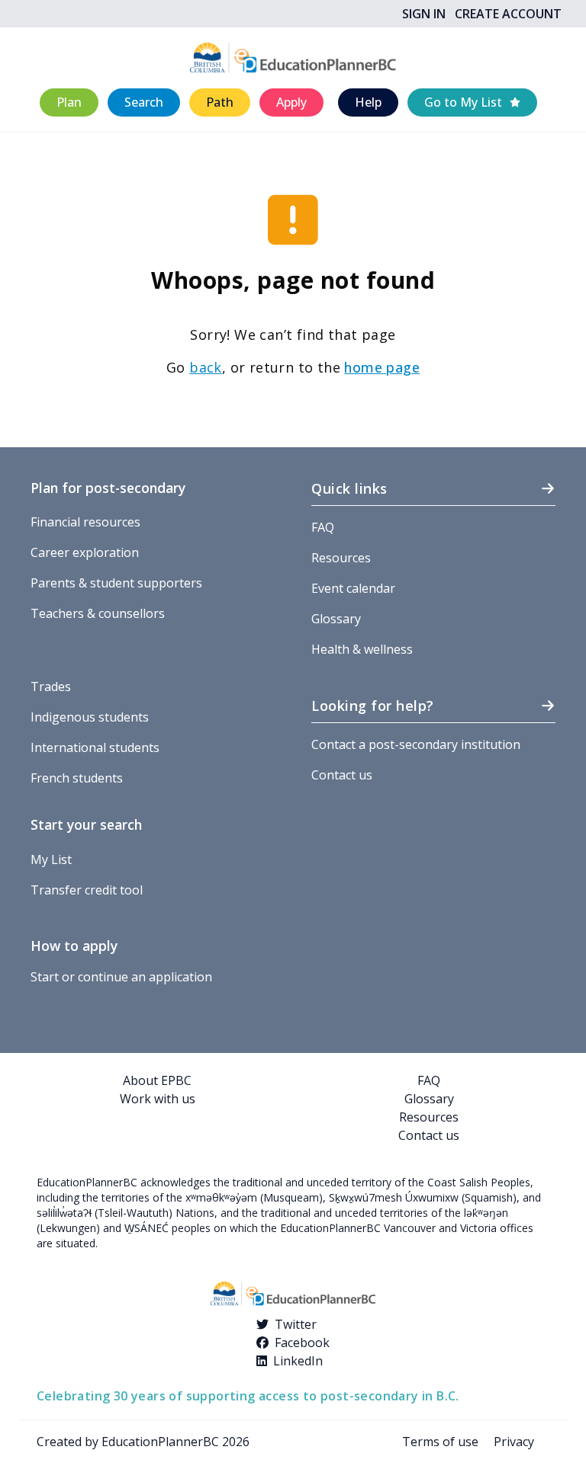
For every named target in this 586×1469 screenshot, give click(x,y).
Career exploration (85, 552)
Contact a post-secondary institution (415, 744)
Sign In (424, 13)
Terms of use (440, 1441)
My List (51, 859)
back (205, 367)
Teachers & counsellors (98, 613)
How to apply (74, 945)
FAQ (322, 527)
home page (382, 367)
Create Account (508, 13)
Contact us (341, 775)
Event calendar (353, 588)
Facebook (302, 1342)
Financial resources (85, 522)
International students (95, 747)
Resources (341, 557)
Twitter (296, 1324)
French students (77, 778)
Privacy (514, 1441)
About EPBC (157, 1080)
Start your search (86, 824)
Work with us (157, 1098)
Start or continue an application (121, 976)
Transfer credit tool (87, 890)
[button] (69, 102)
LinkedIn (298, 1360)
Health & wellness (362, 649)
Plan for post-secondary (108, 487)
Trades (51, 686)
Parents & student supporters (116, 582)
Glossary (336, 618)
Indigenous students (90, 717)
